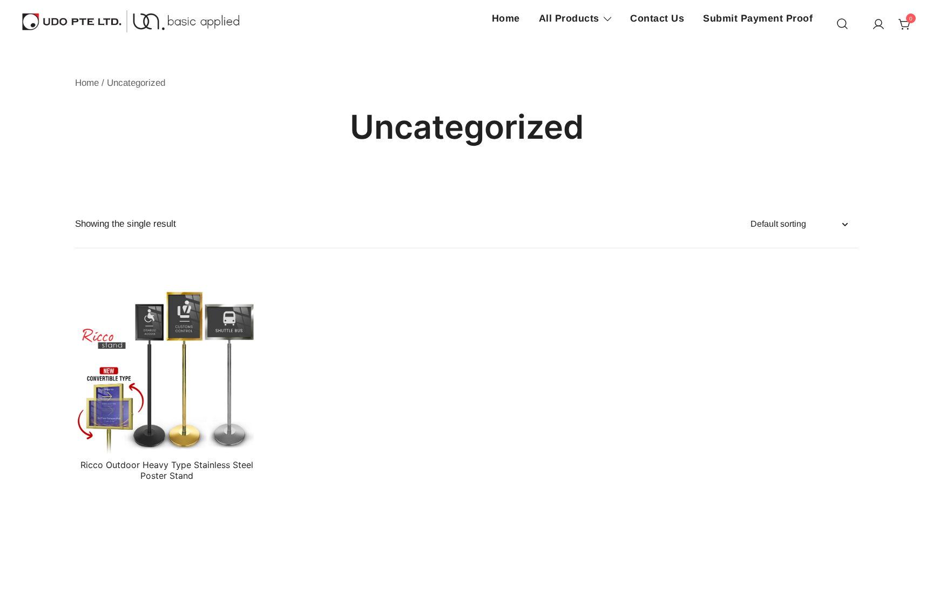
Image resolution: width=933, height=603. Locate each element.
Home (506, 18)
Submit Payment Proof (758, 18)
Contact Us (657, 18)
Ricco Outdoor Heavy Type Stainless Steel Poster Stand (166, 469)
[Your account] (878, 25)
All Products (569, 18)
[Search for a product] (842, 24)
